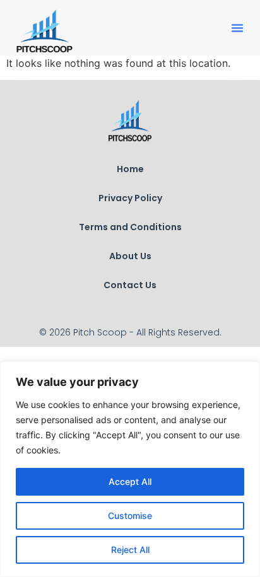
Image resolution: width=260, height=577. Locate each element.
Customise (130, 515)
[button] (237, 27)
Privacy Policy (130, 198)
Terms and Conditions (130, 227)
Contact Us (130, 285)
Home (130, 169)
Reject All (130, 549)
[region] (130, 469)
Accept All (130, 481)
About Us (130, 256)
